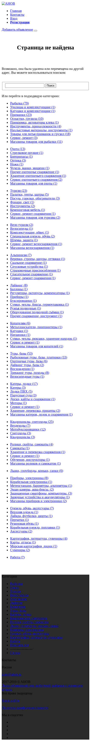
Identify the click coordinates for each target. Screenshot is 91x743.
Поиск (50, 85)
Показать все (19, 645)
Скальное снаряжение (28, 263)
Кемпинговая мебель (27, 210)
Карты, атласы (23, 542)
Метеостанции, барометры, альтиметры (41, 485)
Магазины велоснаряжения (32, 248)
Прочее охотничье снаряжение (34, 172)
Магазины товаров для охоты (33, 183)
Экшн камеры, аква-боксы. (32, 489)
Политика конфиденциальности (25, 708)
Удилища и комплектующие (32, 107)
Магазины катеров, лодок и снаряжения (41, 414)
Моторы (18, 403)
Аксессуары (21, 531)
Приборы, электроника (29, 478)
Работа (17, 557)
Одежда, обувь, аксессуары (32, 508)
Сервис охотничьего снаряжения (36, 179)
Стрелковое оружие (26, 153)
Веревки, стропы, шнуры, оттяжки (37, 259)
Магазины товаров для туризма (35, 217)
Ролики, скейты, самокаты (31, 444)
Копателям (20, 323)
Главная (16, 11)
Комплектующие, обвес (29, 232)
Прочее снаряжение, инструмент (36, 316)
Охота (17, 149)
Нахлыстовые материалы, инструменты (41, 130)
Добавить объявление (17, 29)
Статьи (15, 653)
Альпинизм (21, 255)
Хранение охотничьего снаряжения (38, 176)
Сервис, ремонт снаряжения (32, 213)
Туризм (18, 190)
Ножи (16, 164)
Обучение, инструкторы (30, 459)
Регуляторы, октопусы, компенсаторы (40, 293)
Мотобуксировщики (28, 429)
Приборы (19, 297)
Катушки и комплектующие (32, 111)
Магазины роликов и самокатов (35, 463)
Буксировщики (23, 300)
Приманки (21, 115)
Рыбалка (19, 103)
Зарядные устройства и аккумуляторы (40, 497)
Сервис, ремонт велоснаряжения (36, 244)
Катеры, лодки (24, 384)
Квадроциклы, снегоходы (32, 422)
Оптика (18, 160)
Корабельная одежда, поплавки (35, 527)
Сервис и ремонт (24, 342)
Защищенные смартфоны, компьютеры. (41, 493)
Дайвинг (19, 285)
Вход (13, 18)
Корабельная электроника (31, 482)
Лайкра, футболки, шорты (31, 516)
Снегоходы (20, 433)
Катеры (18, 387)
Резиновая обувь (24, 523)
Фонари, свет (22, 202)
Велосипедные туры (27, 376)
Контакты (17, 14)
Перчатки (19, 520)
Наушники (20, 335)
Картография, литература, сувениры (38, 538)
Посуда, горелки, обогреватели (35, 198)
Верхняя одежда (24, 512)
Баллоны (19, 289)
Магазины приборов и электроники (38, 501)
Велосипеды (21, 228)
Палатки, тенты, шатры (29, 194)
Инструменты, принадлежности (35, 126)
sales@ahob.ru (11, 674)
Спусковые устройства (29, 266)
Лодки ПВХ (21, 391)
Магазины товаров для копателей (36, 346)
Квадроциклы (22, 437)
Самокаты (19, 448)
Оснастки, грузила (26, 118)
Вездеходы (20, 425)
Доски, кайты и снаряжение (32, 399)
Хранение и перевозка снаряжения (37, 452)
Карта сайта (10, 700)
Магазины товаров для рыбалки (36, 141)
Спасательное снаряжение (31, 274)
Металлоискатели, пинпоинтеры (36, 327)
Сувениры (20, 550)
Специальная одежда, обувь (32, 236)
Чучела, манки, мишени (29, 168)
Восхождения (22, 369)
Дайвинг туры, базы (27, 365)
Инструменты (22, 206)
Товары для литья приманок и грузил (40, 134)
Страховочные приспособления (35, 270)
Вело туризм (21, 225)
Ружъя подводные (25, 308)
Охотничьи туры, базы (28, 361)
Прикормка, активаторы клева (34, 122)
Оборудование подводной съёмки (37, 312)
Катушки (19, 331)
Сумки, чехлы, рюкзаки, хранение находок (43, 338)
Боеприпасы (21, 156)
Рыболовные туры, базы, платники (38, 357)
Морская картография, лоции (33, 546)
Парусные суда (23, 395)
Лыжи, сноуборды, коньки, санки (36, 471)
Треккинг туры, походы (29, 372)
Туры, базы (21, 353)
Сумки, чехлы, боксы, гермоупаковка (39, 304)
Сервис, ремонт (23, 138)
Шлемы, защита (24, 240)
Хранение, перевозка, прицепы (35, 410)
